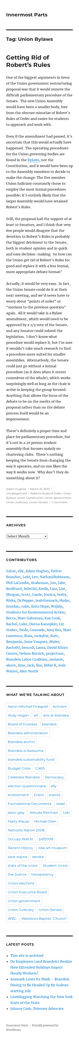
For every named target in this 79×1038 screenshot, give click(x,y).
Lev (35, 577)
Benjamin (14, 642)
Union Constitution (30, 497)
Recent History (20, 848)
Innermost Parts (26, 15)
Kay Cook (52, 618)
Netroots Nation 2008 (26, 830)
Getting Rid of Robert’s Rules (28, 61)
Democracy (54, 777)
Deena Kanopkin (43, 624)
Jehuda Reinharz (43, 813)
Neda (23, 630)
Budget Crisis (19, 768)
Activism (60, 707)
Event (39, 795)
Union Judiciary (17, 502)
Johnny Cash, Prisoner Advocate (37, 1008)
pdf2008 (46, 839)
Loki (26, 577)
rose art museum (52, 848)
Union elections (21, 883)
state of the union (23, 866)
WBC (12, 919)
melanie (56, 659)
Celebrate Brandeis (24, 777)
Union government (57, 497)
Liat (62, 589)
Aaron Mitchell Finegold (28, 707)
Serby (61, 594)
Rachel (11, 624)
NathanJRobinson (55, 577)
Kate (54, 636)
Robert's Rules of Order (46, 493)
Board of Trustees (22, 724)
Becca (11, 618)
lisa (39, 665)
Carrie (37, 594)
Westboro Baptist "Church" (44, 919)
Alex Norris (29, 671)
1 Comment (59, 502)
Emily (43, 589)
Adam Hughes (16, 489)
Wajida (56, 606)
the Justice (17, 874)
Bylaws (33, 160)
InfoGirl (30, 589)
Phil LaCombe (17, 583)
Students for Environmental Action (35, 612)
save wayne (17, 857)
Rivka (10, 600)
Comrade (37, 630)
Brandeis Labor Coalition (26, 659)
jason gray (16, 813)
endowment (18, 795)
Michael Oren (45, 821)
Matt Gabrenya (30, 618)
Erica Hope (40, 606)
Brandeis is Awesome (26, 751)
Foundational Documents (29, 804)
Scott (25, 594)
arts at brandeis (56, 715)
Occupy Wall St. (21, 839)
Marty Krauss (18, 821)
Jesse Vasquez (35, 642)
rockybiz (41, 636)
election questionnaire (27, 786)
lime (21, 665)
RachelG (13, 647)
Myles (54, 642)
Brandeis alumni (21, 742)
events (54, 795)
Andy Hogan (18, 715)
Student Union (55, 866)
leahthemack (47, 600)
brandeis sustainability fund (31, 760)
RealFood (14, 589)
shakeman (39, 583)
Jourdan (12, 606)
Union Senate (38, 502)
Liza (53, 589)
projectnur (55, 653)
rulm (25, 606)
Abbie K (50, 665)
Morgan (12, 594)
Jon (53, 583)
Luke (23, 624)
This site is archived (26, 955)
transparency (42, 874)
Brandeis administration (28, 733)
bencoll (28, 647)
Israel (60, 804)
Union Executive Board (27, 892)
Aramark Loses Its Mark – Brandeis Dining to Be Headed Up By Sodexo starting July (39, 985)
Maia (28, 636)
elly (21, 571)
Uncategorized (16, 493)
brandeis (49, 724)
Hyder (64, 600)
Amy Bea (54, 630)
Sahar (11, 571)
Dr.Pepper (25, 600)
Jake (61, 583)
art (36, 715)
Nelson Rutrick (31, 653)
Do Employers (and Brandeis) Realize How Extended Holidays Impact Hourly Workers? (41, 967)
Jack (30, 665)
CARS (40, 768)
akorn (11, 665)
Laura (40, 647)
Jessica (49, 594)
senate (38, 857)
